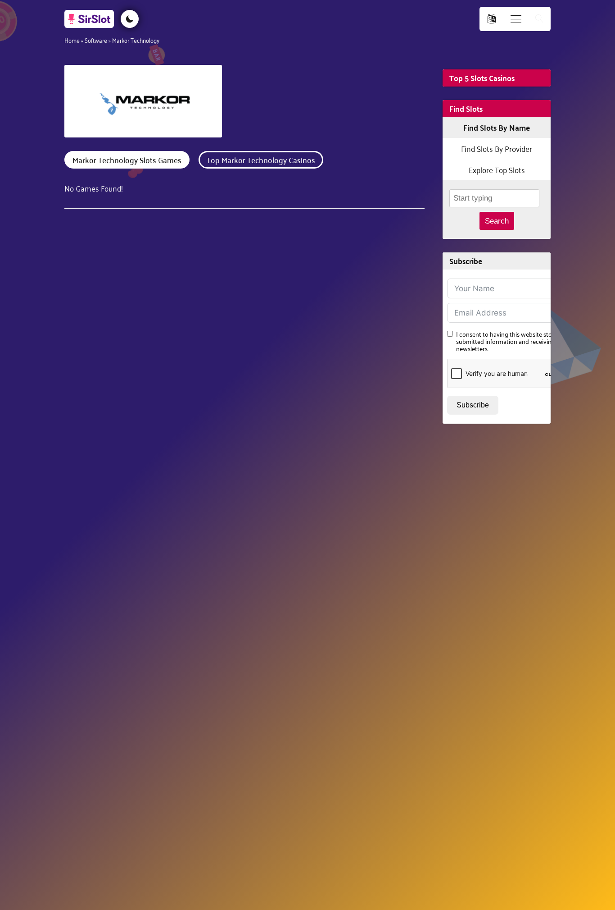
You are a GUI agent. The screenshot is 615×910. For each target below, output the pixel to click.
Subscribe (473, 405)
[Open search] (539, 19)
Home (72, 40)
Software (96, 40)
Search (497, 221)
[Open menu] (516, 19)
